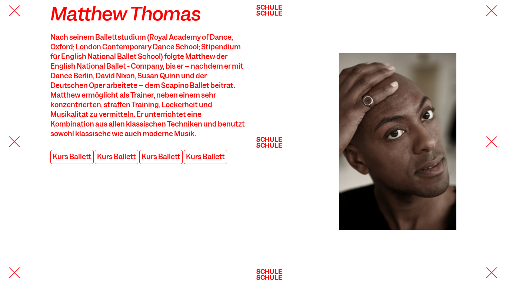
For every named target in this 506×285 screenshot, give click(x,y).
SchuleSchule (269, 10)
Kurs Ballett (72, 156)
